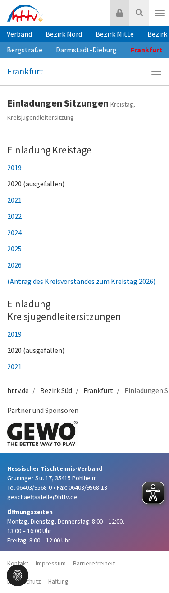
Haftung (58, 581)
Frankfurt (25, 71)
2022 (14, 216)
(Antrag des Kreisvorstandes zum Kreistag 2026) (81, 281)
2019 (14, 167)
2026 (14, 264)
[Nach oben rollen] (151, 568)
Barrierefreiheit (94, 563)
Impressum (51, 563)
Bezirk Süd (56, 390)
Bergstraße (24, 49)
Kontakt (17, 563)
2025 (14, 248)
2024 (14, 232)
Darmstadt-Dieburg (86, 49)
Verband (19, 33)
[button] (17, 574)
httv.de (18, 390)
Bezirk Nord (64, 33)
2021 (14, 199)
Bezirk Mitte (115, 33)
